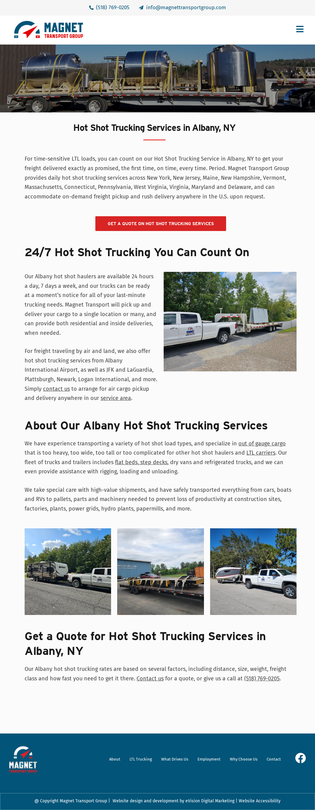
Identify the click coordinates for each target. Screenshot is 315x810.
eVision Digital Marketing (209, 801)
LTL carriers (260, 452)
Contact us (150, 678)
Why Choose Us (243, 759)
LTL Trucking (141, 759)
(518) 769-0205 (262, 678)
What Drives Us (174, 759)
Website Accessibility (260, 801)
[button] (194, 30)
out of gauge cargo (262, 443)
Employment (209, 759)
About (114, 759)
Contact (274, 759)
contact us (56, 388)
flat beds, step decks (141, 462)
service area (116, 398)
